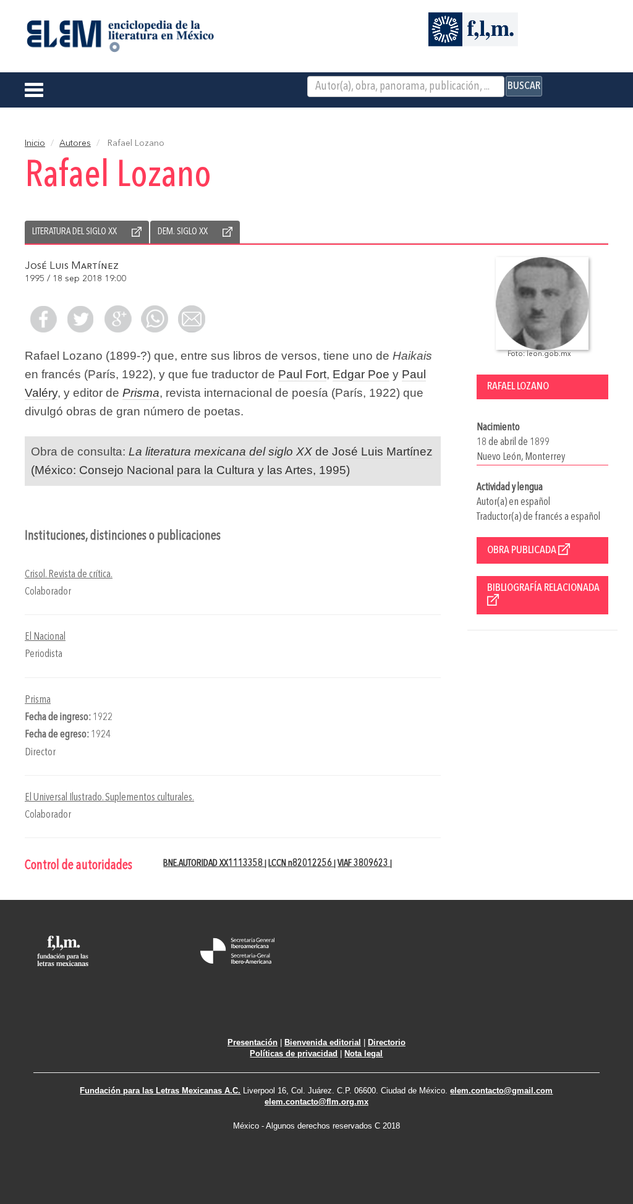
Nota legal (363, 1053)
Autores (75, 143)
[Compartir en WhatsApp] (154, 318)
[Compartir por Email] (191, 318)
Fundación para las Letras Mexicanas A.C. (160, 1090)
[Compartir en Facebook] (43, 318)
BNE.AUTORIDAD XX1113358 (214, 863)
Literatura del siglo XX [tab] (74, 232)
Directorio (387, 1042)
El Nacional (45, 637)
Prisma (38, 700)
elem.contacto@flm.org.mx (316, 1101)
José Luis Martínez (72, 266)
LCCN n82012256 (301, 863)
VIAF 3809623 (364, 863)
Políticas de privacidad (294, 1053)
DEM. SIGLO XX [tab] (183, 232)
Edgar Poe (361, 374)
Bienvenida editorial (322, 1042)
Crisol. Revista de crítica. (69, 574)
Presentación (252, 1042)
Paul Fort (302, 374)
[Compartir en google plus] (117, 318)
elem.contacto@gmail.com (501, 1090)
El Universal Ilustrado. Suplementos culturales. (109, 797)
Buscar (524, 85)
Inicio (35, 143)
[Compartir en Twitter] (80, 318)
